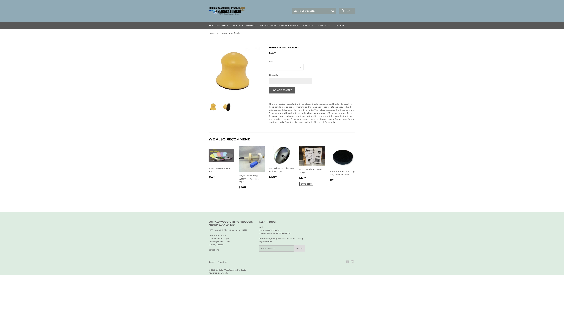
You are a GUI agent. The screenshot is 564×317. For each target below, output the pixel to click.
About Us (222, 262)
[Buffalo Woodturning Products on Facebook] (347, 262)
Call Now (324, 25)
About (307, 25)
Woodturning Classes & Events (279, 25)
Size (271, 61)
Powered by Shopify (218, 273)
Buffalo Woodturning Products (231, 270)
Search (212, 262)
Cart (349, 10)
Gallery (339, 25)
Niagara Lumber (243, 25)
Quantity (273, 75)
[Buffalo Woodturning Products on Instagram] (352, 262)
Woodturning (217, 25)
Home (212, 33)
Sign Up (299, 248)
